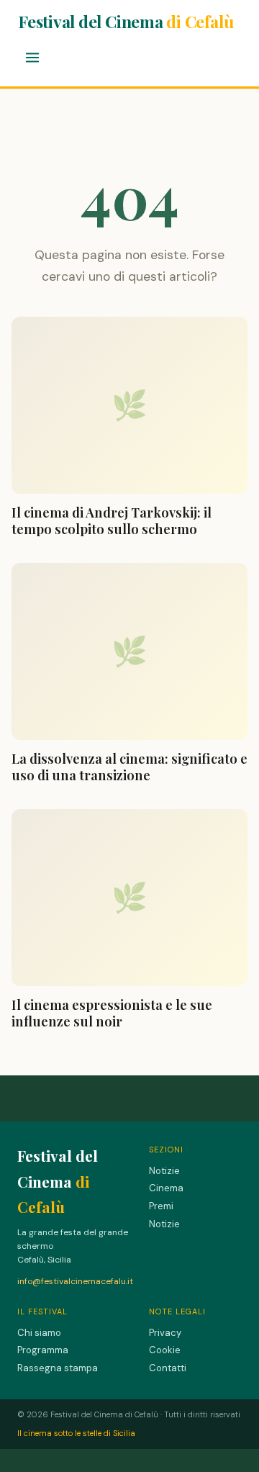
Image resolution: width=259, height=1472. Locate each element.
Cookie (165, 1350)
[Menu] (32, 58)
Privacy (165, 1333)
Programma (42, 1350)
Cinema (166, 1188)
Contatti (167, 1368)
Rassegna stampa (57, 1368)
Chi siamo (39, 1333)
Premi (161, 1206)
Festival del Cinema (126, 21)
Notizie (164, 1171)
